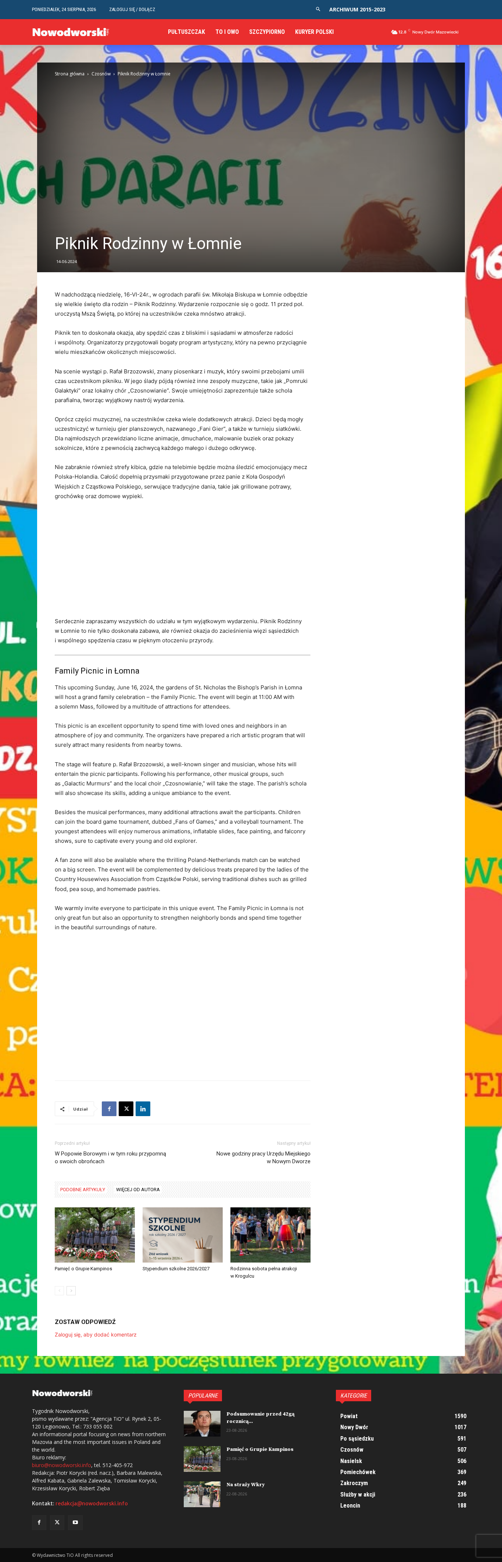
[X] (126, 1108)
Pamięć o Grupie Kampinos (83, 1268)
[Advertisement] (183, 562)
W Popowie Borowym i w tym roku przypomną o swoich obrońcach (110, 1157)
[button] (318, 9)
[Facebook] (109, 1108)
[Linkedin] (143, 1108)
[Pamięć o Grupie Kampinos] (95, 1235)
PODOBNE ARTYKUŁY (82, 1189)
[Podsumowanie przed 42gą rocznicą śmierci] (202, 1424)
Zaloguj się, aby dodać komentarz (96, 1334)
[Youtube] (75, 1522)
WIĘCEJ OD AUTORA (138, 1189)
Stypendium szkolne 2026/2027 (176, 1268)
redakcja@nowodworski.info (91, 1503)
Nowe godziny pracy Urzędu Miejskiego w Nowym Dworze (263, 1157)
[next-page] (71, 1290)
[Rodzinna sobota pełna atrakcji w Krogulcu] (270, 1235)
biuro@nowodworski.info (61, 1465)
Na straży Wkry (245, 1484)
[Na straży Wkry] (202, 1494)
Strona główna (70, 74)
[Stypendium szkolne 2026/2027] (183, 1235)
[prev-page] (59, 1290)
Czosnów (101, 74)
